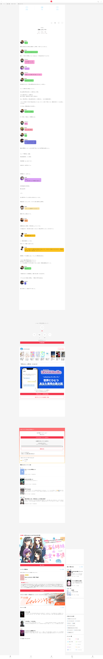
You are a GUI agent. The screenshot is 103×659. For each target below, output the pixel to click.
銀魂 (73, 623)
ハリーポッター (70, 621)
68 (42, 32)
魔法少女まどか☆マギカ (72, 627)
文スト (69, 623)
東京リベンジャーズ (71, 618)
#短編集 (22, 535)
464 (39, 32)
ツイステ (78, 621)
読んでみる (42, 565)
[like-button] (62, 23)
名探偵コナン (70, 632)
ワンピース (69, 630)
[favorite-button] (58, 23)
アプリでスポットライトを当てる (42, 437)
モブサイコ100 (77, 630)
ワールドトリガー (71, 625)
